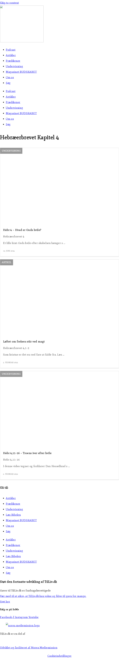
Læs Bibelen (13, 514)
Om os (10, 77)
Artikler (11, 55)
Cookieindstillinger (59, 656)
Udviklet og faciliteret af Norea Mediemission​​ (28, 647)
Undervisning (14, 66)
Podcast (11, 49)
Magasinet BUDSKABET (21, 71)
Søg (8, 83)
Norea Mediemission (13, 639)
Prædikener (13, 60)
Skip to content (9, 2)
